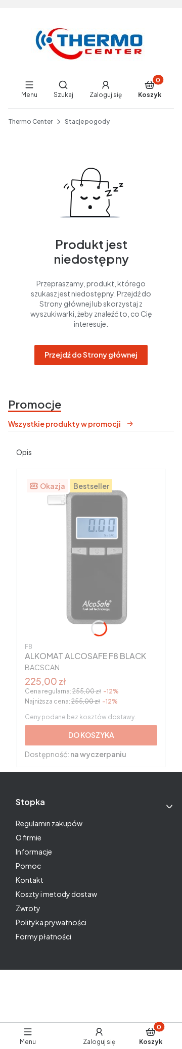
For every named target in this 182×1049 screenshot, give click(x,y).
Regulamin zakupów (49, 823)
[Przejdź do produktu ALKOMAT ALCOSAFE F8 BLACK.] (91, 558)
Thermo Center (30, 121)
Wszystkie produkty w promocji (64, 423)
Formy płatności (43, 936)
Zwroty (28, 908)
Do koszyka (91, 734)
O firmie (28, 837)
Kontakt (29, 879)
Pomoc (28, 865)
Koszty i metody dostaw (56, 893)
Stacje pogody (87, 121)
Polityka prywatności (51, 922)
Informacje (34, 851)
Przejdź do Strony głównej (91, 354)
